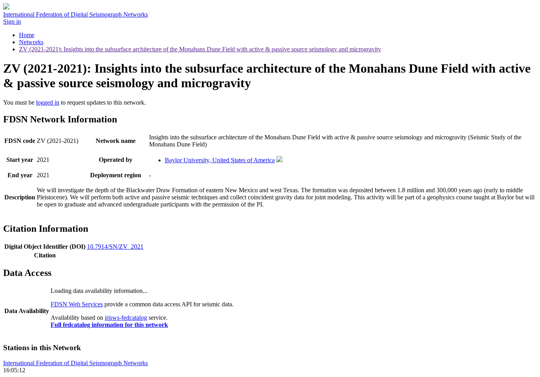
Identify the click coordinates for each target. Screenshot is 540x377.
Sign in (12, 21)
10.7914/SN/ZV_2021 (115, 246)
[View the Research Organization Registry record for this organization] (279, 160)
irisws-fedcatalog (126, 317)
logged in (47, 102)
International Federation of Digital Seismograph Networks (75, 363)
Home (26, 35)
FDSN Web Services (77, 304)
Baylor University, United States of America (220, 160)
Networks (31, 42)
